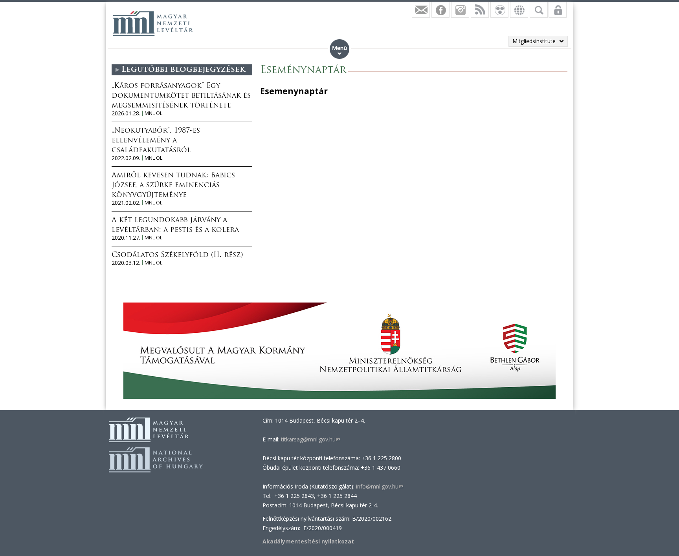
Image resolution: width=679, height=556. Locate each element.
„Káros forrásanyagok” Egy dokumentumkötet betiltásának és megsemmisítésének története (181, 96)
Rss (480, 10)
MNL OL (153, 113)
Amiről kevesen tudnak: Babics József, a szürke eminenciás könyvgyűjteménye (173, 185)
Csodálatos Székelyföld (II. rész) (177, 255)
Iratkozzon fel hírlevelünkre (421, 10)
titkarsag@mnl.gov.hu (309, 439)
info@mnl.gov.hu (379, 486)
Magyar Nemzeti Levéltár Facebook (440, 10)
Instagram (460, 10)
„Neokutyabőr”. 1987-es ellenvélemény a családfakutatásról (156, 141)
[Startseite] (153, 23)
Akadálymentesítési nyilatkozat (308, 541)
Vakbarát (499, 10)
